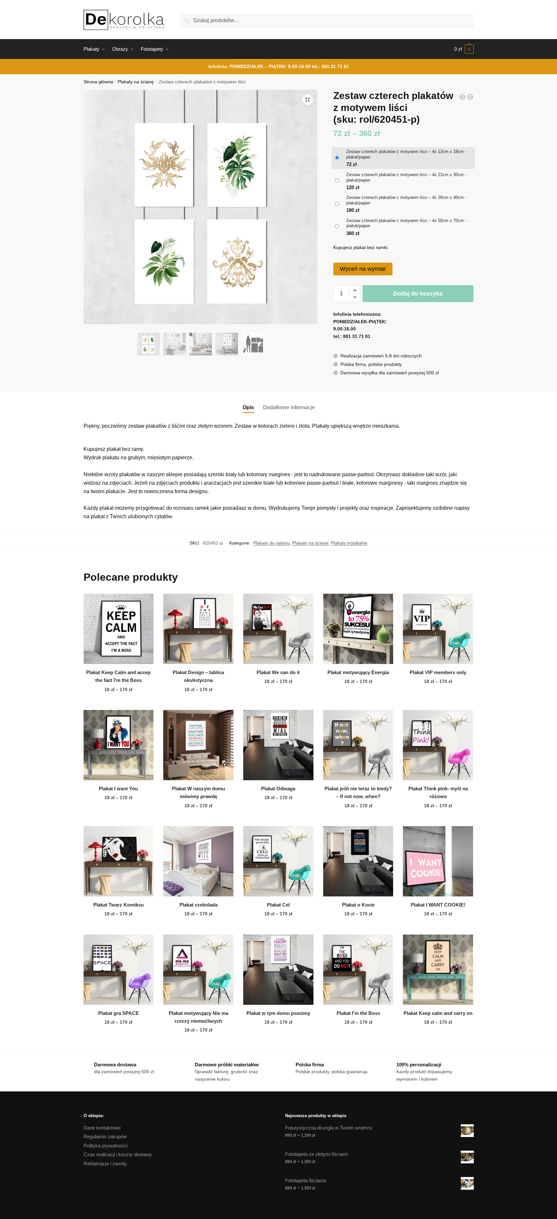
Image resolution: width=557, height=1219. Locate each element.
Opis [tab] (248, 407)
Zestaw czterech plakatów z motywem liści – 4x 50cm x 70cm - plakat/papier (406, 223)
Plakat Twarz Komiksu (118, 904)
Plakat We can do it (278, 672)
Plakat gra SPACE (118, 1013)
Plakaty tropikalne (349, 543)
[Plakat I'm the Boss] (358, 970)
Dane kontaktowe (102, 1127)
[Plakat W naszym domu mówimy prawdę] (198, 745)
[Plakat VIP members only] (438, 629)
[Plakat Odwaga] (278, 745)
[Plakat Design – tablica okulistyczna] (198, 629)
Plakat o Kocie (358, 904)
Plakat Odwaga (278, 788)
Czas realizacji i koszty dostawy (118, 1154)
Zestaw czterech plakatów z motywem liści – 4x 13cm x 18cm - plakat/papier (406, 154)
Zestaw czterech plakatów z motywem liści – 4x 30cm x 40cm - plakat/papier (406, 200)
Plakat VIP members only (438, 672)
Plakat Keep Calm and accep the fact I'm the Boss (118, 676)
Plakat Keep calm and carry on (438, 1013)
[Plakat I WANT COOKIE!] (438, 861)
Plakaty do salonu (271, 543)
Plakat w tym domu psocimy (278, 1013)
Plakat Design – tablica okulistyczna (198, 676)
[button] (307, 99)
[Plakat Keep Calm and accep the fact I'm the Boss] (119, 629)
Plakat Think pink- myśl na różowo (438, 792)
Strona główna (98, 81)
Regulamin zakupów (105, 1136)
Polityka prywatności (105, 1145)
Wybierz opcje (118, 702)
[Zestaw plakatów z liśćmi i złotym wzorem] (470, 97)
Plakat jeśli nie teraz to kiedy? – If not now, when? (358, 792)
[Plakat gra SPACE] (119, 970)
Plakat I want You (118, 788)
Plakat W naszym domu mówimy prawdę (198, 792)
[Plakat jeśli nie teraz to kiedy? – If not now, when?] (358, 745)
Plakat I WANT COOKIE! (438, 904)
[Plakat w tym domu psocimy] (278, 970)
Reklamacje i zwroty (105, 1163)
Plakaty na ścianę (136, 81)
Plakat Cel (278, 904)
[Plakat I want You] (119, 745)
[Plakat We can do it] (278, 629)
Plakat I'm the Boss (358, 1013)
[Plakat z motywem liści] (462, 97)
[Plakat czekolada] (198, 861)
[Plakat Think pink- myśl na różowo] (438, 745)
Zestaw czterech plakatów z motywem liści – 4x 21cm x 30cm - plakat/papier (406, 177)
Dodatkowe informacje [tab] (289, 407)
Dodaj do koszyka (418, 293)
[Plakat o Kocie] (358, 861)
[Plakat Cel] (278, 861)
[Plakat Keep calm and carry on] (438, 970)
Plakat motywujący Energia (358, 672)
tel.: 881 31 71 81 (330, 66)
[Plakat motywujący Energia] (358, 629)
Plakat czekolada (198, 904)
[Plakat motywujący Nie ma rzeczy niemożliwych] (198, 970)
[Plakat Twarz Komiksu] (119, 861)
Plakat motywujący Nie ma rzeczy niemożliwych (198, 1017)
